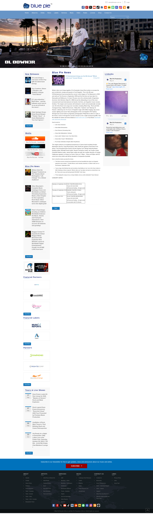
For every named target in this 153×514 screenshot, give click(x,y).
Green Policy (29, 483)
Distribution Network (66, 488)
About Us (35, 13)
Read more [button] (109, 89)
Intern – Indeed (100, 488)
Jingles (62, 494)
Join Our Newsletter (65, 496)
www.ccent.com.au (81, 117)
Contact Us (107, 13)
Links (115, 480)
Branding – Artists (65, 480)
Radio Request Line (83, 488)
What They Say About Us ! (102, 494)
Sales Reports (64, 499)
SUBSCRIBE (75, 466)
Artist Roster (46, 480)
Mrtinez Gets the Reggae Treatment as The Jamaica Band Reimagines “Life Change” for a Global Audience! (39, 175)
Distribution (63, 486)
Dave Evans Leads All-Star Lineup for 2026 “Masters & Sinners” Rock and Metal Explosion (40, 398)
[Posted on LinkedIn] (125, 80)
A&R (62, 478)
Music (72, 13)
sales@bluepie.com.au (114, 2)
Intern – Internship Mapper (102, 486)
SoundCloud (82, 491)
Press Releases (29, 488)
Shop (99, 13)
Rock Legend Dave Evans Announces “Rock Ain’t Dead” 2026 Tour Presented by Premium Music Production (39, 412)
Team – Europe (29, 494)
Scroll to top (147, 510)
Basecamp (99, 480)
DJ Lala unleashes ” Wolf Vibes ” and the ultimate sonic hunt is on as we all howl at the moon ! (39, 103)
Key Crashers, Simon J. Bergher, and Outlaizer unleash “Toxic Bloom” (39, 91)
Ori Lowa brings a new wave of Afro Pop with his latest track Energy (39, 80)
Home (27, 13)
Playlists (81, 483)
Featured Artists (47, 483)
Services (64, 13)
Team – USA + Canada (31, 499)
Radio (85, 13)
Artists (42, 13)
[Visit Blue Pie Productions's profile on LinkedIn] (108, 79)
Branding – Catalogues (66, 483)
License (92, 13)
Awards (27, 478)
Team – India (29, 496)
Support (98, 491)
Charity (27, 480)
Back (56, 208)
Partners (28, 486)
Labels (56, 13)
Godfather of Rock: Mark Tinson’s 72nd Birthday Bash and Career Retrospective (39, 425)
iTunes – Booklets (65, 491)
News (49, 13)
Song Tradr (117, 483)
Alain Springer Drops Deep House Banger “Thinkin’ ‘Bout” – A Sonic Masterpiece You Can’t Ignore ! (39, 116)
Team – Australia (30, 491)
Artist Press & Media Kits (49, 478)
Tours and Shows (47, 494)
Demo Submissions (101, 483)
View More (29, 125)
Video (78, 13)
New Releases (46, 491)
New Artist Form (47, 488)
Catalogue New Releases (85, 478)
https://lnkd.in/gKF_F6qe (119, 87)
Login (128, 2)
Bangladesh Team (30, 501)
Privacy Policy (117, 478)
